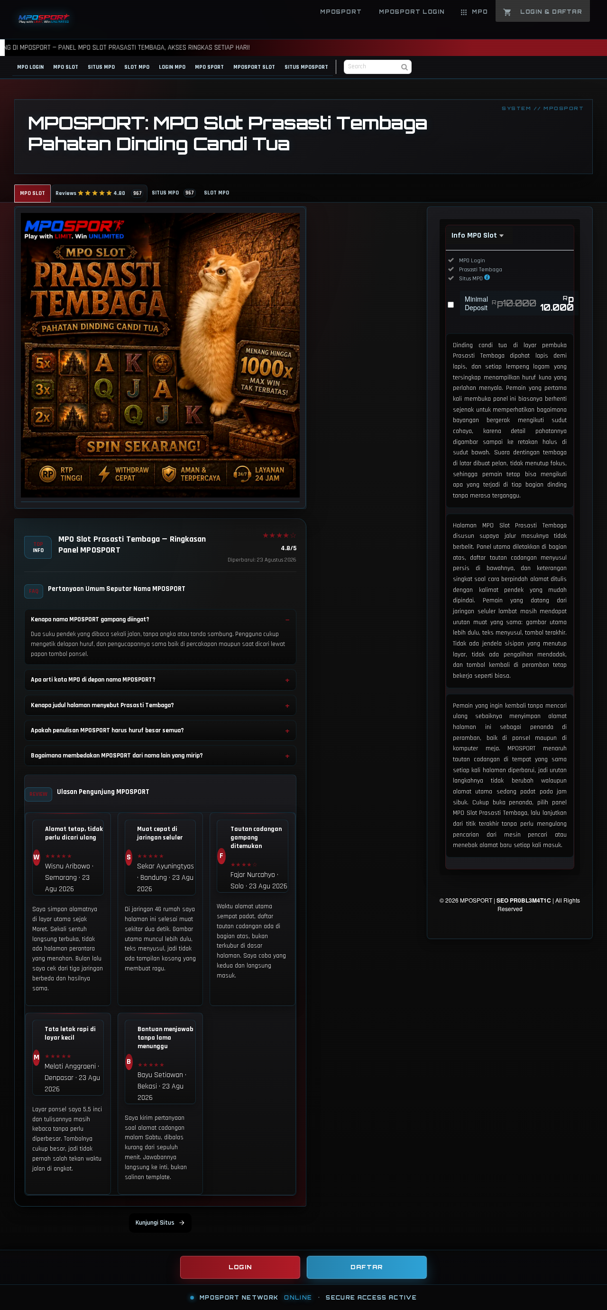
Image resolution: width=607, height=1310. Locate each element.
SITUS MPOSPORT (306, 67)
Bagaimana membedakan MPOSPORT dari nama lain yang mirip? (117, 755)
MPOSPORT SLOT (254, 67)
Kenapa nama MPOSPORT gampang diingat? (90, 619)
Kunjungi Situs (155, 1222)
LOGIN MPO (172, 67)
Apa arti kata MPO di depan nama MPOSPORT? (93, 679)
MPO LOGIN (30, 67)
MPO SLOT (65, 67)
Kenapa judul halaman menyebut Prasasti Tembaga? (102, 705)
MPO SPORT (209, 67)
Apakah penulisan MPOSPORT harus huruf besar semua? (107, 730)
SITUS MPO (101, 67)
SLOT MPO (136, 67)
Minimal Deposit (519, 303)
